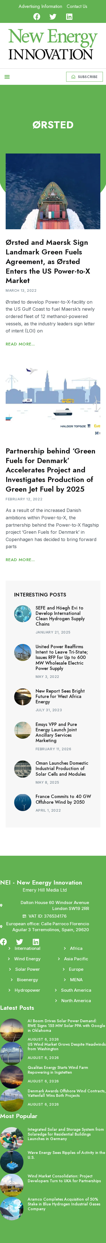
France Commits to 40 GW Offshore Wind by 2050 (63, 799)
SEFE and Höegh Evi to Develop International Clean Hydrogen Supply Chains (60, 616)
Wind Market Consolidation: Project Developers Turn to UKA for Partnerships (64, 1178)
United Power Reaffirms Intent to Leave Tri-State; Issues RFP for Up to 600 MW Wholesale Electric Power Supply (62, 657)
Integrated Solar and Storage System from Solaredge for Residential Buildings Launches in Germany (66, 1134)
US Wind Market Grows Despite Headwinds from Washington (67, 1046)
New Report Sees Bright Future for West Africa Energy (60, 696)
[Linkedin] (69, 16)
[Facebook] (36, 16)
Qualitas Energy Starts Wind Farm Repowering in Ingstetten (58, 1070)
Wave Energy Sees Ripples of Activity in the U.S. (66, 1155)
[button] (7, 76)
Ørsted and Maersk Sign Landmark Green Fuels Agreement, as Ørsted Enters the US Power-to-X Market (48, 261)
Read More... (20, 344)
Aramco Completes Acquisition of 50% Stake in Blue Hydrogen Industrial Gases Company (64, 1204)
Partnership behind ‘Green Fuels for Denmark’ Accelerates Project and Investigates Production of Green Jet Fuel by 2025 (51, 470)
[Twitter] (53, 16)
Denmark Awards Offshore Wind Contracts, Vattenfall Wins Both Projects (67, 1093)
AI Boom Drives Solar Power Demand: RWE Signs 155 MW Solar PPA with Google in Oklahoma (66, 1025)
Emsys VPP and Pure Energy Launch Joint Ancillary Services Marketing (56, 732)
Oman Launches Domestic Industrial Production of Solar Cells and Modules (62, 768)
